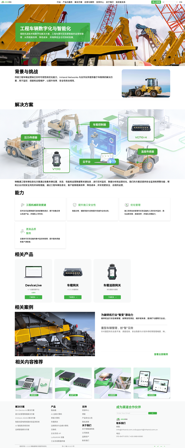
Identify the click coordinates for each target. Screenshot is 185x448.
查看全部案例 (161, 354)
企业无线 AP (56, 433)
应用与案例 (89, 2)
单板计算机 (55, 418)
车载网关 (54, 422)
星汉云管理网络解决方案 (24, 414)
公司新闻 (85, 433)
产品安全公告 (87, 418)
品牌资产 (85, 437)
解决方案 (78, 2)
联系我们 (85, 440)
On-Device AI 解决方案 (24, 410)
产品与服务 (67, 2)
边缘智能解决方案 (22, 429)
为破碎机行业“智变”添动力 (117, 314)
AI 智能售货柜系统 (22, 426)
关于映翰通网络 (88, 429)
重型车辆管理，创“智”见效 (117, 328)
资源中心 (85, 410)
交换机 (53, 429)
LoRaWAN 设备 (57, 437)
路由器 (53, 410)
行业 (59, 2)
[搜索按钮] (177, 2)
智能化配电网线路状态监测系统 (27, 422)
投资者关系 (120, 2)
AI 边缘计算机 (56, 414)
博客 (84, 414)
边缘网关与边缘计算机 (59, 426)
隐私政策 (85, 422)
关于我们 (110, 2)
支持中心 (100, 2)
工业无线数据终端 (58, 441)
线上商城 (156, 2)
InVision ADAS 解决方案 (25, 418)
